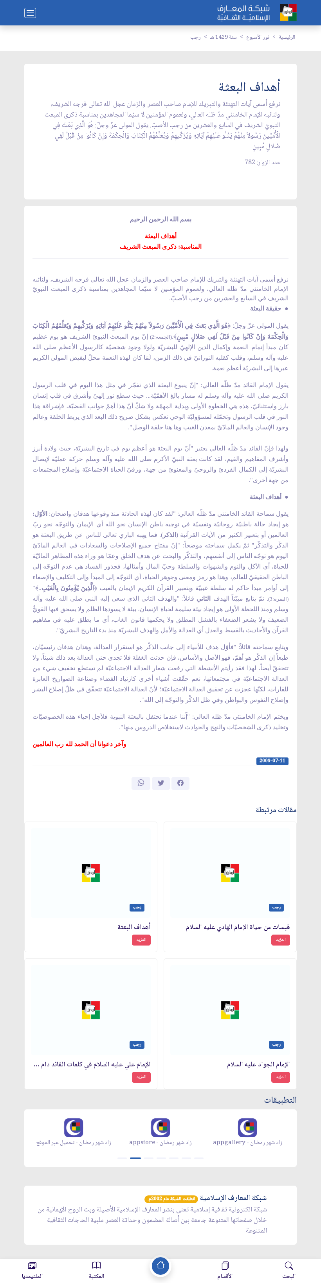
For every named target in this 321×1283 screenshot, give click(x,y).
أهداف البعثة (134, 927)
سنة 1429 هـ (223, 37)
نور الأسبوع (257, 37)
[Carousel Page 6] (186, 1158)
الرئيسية (287, 37)
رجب (195, 37)
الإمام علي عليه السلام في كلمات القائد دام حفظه (91, 1065)
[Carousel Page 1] (122, 1158)
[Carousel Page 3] (148, 1158)
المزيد (281, 940)
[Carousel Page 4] (161, 1158)
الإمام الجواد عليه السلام (258, 1065)
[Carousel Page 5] (174, 1158)
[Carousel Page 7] (199, 1158)
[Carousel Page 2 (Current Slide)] (135, 1158)
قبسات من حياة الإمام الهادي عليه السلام (238, 927)
